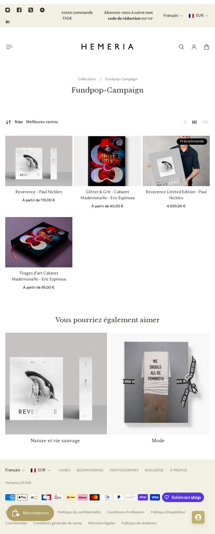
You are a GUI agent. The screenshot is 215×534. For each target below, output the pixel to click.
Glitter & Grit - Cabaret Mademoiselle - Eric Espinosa (107, 195)
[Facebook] (19, 10)
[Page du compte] (194, 47)
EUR (41, 470)
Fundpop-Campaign (121, 79)
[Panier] (206, 47)
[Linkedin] (7, 21)
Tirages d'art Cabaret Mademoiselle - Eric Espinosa (39, 276)
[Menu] (8, 47)
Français (12, 470)
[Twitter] (30, 10)
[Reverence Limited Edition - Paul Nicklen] (176, 161)
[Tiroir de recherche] (181, 47)
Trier (36, 122)
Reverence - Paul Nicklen (38, 192)
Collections (87, 79)
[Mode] (159, 391)
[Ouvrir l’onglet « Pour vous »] (198, 517)
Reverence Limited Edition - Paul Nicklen (176, 195)
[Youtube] (42, 10)
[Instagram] (7, 10)
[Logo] (107, 46)
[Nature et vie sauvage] (56, 391)
